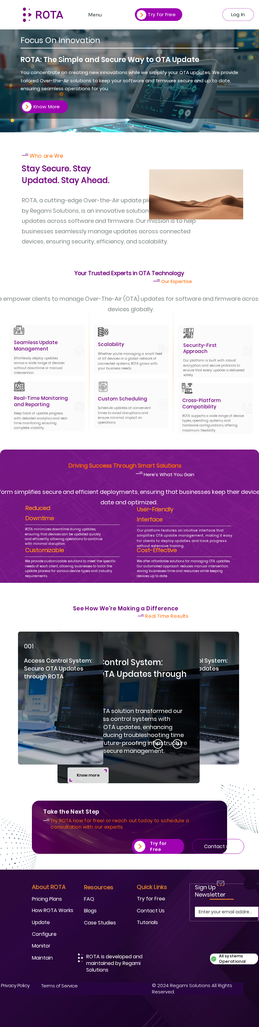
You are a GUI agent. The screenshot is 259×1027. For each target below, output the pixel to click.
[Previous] (158, 744)
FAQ (89, 899)
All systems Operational (232, 958)
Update (41, 922)
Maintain (42, 957)
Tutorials (147, 922)
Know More (46, 106)
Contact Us (151, 910)
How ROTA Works (52, 910)
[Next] (236, 635)
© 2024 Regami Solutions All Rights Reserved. (192, 988)
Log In (238, 14)
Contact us (218, 846)
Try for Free (162, 14)
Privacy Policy (15, 985)
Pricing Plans (47, 899)
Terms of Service (59, 985)
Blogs (90, 910)
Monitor (41, 945)
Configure (44, 934)
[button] (88, 775)
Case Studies (100, 922)
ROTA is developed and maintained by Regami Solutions (114, 963)
